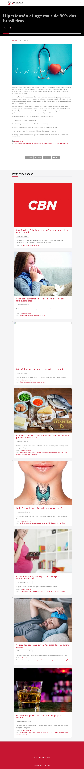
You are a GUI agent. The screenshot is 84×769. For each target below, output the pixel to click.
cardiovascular (24, 660)
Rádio (28, 245)
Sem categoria (18, 141)
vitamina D (35, 454)
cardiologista (18, 143)
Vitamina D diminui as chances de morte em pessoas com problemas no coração (42, 436)
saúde (43, 315)
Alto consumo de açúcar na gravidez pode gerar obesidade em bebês (38, 577)
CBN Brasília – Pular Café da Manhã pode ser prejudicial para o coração (42, 231)
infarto (39, 315)
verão (29, 454)
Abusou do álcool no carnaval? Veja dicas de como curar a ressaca (42, 646)
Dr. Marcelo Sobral (44, 757)
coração (30, 315)
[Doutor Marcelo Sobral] (44, 3)
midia (24, 245)
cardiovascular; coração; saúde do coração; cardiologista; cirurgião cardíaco (45, 143)
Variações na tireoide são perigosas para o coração (39, 508)
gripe (35, 315)
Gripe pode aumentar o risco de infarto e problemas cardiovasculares (40, 300)
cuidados (39, 382)
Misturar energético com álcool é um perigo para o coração (39, 716)
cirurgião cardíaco (25, 382)
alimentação (23, 452)
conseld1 (15, 40)
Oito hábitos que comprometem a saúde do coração (40, 369)
